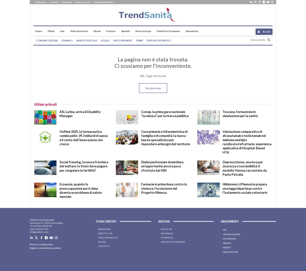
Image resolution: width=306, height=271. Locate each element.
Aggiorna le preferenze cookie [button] (45, 248)
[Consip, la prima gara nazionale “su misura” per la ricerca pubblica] (127, 117)
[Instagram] (272, 2)
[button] (261, 39)
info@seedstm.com (39, 232)
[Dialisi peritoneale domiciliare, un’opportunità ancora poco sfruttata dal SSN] (127, 167)
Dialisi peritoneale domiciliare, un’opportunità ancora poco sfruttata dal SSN (162, 166)
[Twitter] (255, 2)
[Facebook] (259, 2)
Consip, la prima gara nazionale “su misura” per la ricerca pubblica (165, 114)
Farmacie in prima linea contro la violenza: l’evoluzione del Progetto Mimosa (164, 188)
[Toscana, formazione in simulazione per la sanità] (208, 117)
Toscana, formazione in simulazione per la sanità (240, 114)
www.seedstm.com (39, 229)
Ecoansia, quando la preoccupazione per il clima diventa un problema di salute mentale (81, 190)
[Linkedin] (251, 2)
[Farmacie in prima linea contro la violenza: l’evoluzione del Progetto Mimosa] (127, 190)
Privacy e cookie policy (41, 244)
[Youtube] (268, 2)
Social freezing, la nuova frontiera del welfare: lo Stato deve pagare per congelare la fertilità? (84, 166)
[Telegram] (264, 2)
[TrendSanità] (153, 15)
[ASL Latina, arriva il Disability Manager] (45, 117)
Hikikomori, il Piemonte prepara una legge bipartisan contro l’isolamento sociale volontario (245, 188)
